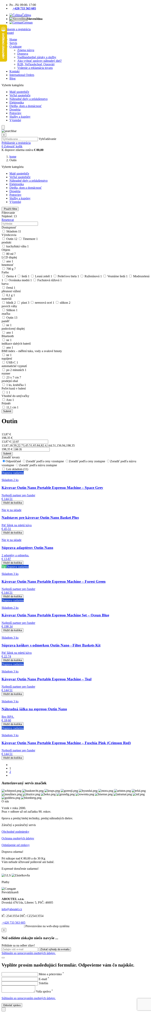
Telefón (43, 983)
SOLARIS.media (12, 926)
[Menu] (3, 127)
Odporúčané (14, 461)
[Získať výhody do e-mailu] (3, 957)
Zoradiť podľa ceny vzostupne (45, 461)
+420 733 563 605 (13, 922)
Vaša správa (44, 991)
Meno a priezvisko (51, 974)
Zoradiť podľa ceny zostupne (87, 461)
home (12, 156)
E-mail (44, 979)
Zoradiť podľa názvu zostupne (38, 465)
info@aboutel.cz (12, 909)
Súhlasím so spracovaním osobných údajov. (29, 953)
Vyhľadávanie (47, 139)
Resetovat (8, 219)
